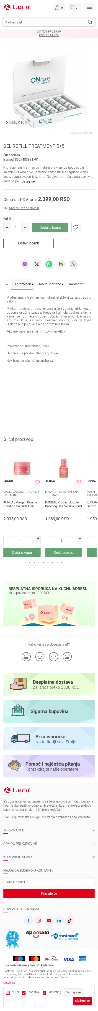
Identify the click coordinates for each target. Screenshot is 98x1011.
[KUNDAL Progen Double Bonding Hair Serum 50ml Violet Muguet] (63, 468)
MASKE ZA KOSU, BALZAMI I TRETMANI (21, 493)
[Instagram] (38, 920)
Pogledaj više (49, 35)
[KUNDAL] (9, 481)
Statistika (34, 992)
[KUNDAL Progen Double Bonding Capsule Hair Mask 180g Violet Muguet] (22, 468)
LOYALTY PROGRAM (49, 31)
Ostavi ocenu (28, 243)
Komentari (76, 284)
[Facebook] (28, 920)
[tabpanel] (49, 90)
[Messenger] (24, 264)
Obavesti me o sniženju (24, 208)
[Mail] (61, 264)
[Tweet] (36, 264)
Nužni (15, 992)
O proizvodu (22, 284)
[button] (49, 22)
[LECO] (17, 6)
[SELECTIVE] (17, 122)
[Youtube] (49, 920)
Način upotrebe (50, 284)
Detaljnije (28, 181)
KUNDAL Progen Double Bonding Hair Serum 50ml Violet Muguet (63, 506)
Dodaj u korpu (50, 227)
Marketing (55, 992)
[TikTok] (69, 920)
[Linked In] (59, 920)
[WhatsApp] (49, 264)
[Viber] (73, 264)
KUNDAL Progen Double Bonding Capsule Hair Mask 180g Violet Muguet (21, 506)
